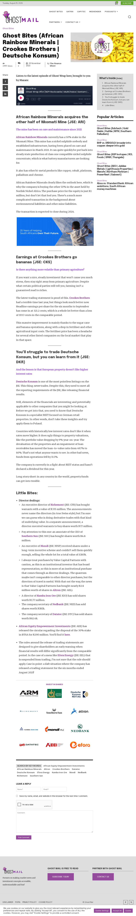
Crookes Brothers (61, 769)
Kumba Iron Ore (59, 772)
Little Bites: (110, 105)
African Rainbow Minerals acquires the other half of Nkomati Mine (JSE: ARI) (114, 85)
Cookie (128, 911)
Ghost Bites (8, 28)
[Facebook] (5, 81)
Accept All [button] (117, 911)
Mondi (72, 772)
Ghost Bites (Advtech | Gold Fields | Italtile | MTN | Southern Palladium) (114, 131)
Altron (47, 769)
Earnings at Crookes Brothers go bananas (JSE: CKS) (116, 92)
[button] (129, 17)
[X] (5, 87)
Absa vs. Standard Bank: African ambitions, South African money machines (115, 186)
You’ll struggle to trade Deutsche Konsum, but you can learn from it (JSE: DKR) (115, 99)
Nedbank (82, 772)
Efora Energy (43, 772)
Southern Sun (36, 775)
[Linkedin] (5, 93)
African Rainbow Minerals (29, 769)
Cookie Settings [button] (102, 911)
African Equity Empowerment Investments (64, 765)
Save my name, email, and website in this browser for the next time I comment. (53, 796)
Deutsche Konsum (26, 772)
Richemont (22, 775)
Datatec (76, 769)
